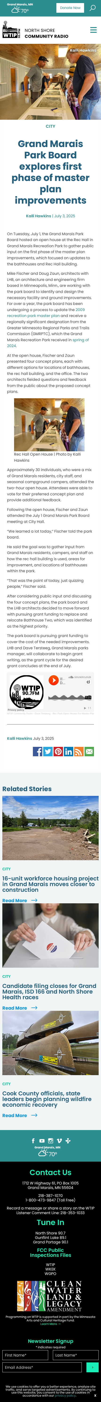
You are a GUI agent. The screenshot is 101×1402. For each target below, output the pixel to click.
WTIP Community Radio (20, 713)
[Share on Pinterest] (58, 751)
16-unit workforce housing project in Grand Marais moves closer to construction (50, 884)
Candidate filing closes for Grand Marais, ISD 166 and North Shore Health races (49, 991)
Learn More (49, 1324)
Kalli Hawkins (38, 216)
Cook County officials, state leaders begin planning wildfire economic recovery (47, 1099)
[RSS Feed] (79, 751)
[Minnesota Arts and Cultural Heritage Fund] (50, 1296)
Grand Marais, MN (20, 4)
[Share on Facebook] (37, 751)
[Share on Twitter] (48, 751)
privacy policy (65, 1396)
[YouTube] (42, 1140)
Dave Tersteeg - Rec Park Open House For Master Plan (65, 713)
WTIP (50, 1264)
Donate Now (70, 7)
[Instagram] (50, 1140)
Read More (15, 900)
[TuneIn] (68, 1140)
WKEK (50, 1269)
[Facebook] (33, 1140)
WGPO (50, 1273)
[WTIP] (37, 28)
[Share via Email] (89, 751)
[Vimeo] (59, 1140)
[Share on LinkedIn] (68, 751)
